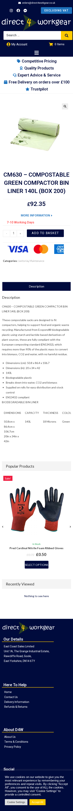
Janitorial (23, 260)
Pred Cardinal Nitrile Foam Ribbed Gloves (36, 548)
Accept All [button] (37, 802)
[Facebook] (18, 10)
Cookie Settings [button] (16, 802)
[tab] (36, 286)
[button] (2, 526)
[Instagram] (11, 10)
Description (36, 286)
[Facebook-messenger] (25, 10)
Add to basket (45, 233)
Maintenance (37, 260)
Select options (36, 564)
